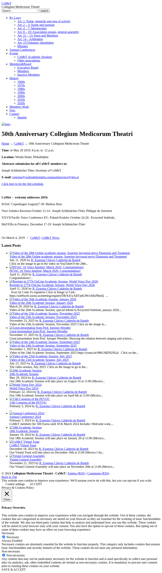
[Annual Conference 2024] (26, 413)
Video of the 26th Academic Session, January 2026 (41, 303)
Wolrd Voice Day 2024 (23, 388)
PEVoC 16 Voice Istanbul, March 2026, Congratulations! (45, 270)
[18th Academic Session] (25, 427)
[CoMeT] (6, 124)
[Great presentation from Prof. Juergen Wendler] (40, 327)
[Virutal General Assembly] (27, 456)
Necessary (12, 537)
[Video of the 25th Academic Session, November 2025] (44, 313)
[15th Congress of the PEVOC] (29, 399)
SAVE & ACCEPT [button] (14, 569)
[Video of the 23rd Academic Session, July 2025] (40, 356)
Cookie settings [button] (15, 484)
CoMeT (6, 3)
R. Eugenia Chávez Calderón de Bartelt (55, 260)
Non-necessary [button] (11, 551)
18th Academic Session (24, 431)
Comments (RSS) (98, 473)
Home (5, 143)
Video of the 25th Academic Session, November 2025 (43, 317)
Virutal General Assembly (25, 459)
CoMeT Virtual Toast (22, 445)
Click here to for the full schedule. (23, 184)
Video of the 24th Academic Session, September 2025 (43, 345)
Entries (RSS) (76, 473)
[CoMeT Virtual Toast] (24, 441)
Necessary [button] (8, 533)
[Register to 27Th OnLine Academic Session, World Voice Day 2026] (53, 281)
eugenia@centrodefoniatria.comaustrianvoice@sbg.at (45, 177)
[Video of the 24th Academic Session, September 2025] (44, 342)
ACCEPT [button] (36, 484)
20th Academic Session (24, 374)
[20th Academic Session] (25, 370)
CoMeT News (50, 237)
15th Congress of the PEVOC (28, 402)
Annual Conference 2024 (25, 416)
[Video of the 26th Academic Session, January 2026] (42, 299)
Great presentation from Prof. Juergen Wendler (38, 331)
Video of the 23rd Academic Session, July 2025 (39, 359)
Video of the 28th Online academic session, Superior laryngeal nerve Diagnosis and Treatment (68, 256)
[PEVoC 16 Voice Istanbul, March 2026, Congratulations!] (46, 267)
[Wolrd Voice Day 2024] (25, 384)
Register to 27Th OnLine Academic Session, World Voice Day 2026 (52, 285)
